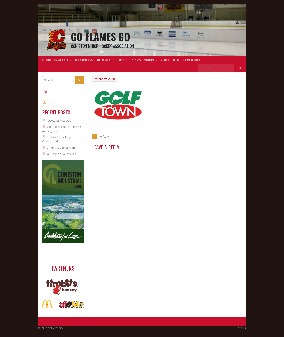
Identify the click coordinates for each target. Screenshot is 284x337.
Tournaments (105, 60)
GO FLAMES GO (100, 36)
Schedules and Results (56, 60)
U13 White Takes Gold (61, 153)
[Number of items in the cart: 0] (45, 92)
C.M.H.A (242, 328)
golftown (101, 136)
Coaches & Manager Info (188, 60)
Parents (122, 60)
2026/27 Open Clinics (144, 60)
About (165, 60)
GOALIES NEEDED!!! (61, 120)
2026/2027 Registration (62, 147)
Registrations (84, 60)
